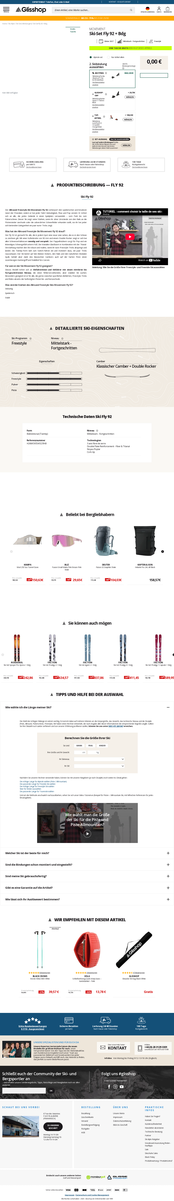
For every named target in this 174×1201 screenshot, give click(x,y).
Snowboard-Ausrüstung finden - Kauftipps (158, 1144)
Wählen (130, 97)
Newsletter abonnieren (154, 1128)
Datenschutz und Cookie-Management (92, 1195)
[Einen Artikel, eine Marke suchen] (131, 10)
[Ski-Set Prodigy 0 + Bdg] (123, 647)
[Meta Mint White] (40, 950)
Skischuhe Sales (151, 1153)
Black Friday (150, 1157)
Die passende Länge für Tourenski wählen (37, 791)
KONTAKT (117, 1048)
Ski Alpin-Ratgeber (152, 1139)
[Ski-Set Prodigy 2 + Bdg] (52, 647)
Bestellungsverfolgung (90, 1125)
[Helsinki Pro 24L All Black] (145, 544)
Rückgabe (85, 1128)
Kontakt (148, 1120)
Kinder (102, 745)
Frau (90, 745)
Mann (79, 745)
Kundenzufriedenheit (153, 1124)
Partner (148, 1135)
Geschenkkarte (87, 1117)
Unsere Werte (118, 1113)
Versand (84, 1121)
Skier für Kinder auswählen (30, 789)
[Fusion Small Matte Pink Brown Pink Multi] (66, 544)
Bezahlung (85, 1113)
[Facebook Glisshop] (109, 1087)
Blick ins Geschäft (120, 1125)
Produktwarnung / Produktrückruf (158, 1161)
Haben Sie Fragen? (152, 1116)
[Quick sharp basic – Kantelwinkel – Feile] (87, 950)
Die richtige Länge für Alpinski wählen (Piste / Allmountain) (43, 781)
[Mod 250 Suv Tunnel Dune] (27, 544)
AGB (83, 1132)
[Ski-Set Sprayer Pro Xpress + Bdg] (17, 647)
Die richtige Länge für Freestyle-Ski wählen (37, 786)
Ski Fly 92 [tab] (87, 197)
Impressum (117, 1117)
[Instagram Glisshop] (115, 1087)
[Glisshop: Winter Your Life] (31, 9)
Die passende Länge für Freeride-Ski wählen (37, 784)
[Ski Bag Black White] (134, 950)
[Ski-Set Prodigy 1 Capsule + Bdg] (158, 647)
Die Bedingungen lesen (88, 167)
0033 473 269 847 (115, 726)
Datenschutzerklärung (122, 1121)
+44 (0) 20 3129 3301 (156, 1047)
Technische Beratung (153, 1131)
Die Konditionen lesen (33, 167)
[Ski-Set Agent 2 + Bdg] (87, 647)
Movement (97, 29)
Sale (146, 1149)
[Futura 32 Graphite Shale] (106, 544)
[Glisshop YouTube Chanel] (122, 1087)
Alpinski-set (97, 57)
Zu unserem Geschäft (53, 1126)
